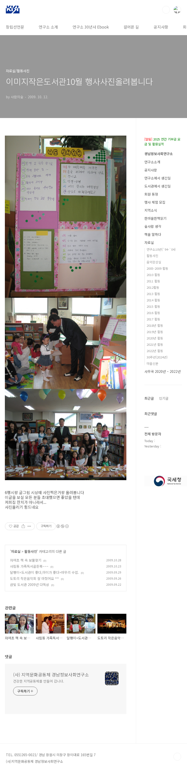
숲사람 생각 (152, 226)
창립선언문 (15, 27)
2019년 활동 (155, 331)
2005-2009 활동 (157, 268)
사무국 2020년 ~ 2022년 (162, 371)
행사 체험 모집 (154, 202)
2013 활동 (153, 293)
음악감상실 (154, 262)
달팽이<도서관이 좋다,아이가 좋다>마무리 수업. (44, 572)
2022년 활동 (155, 350)
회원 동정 (151, 194)
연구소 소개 (48, 27)
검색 (166, 9)
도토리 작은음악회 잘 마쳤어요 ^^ (34, 578)
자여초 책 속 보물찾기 (25, 560)
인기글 (163, 398)
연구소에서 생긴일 (157, 178)
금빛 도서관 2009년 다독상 (29, 584)
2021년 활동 (155, 344)
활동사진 (30, 551)
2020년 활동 (155, 338)
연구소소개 (152, 161)
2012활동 (153, 287)
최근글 (149, 398)
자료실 (15, 551)
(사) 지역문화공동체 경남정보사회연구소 (51, 674)
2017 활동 (153, 319)
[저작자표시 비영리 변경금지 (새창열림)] (62, 526)
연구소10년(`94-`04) (161, 249)
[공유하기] (23, 526)
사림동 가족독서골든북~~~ (29, 566)
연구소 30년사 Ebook (91, 27)
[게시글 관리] (29, 526)
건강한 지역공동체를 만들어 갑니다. (38, 681)
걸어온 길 (131, 27)
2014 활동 (153, 300)
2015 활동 (153, 306)
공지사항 (161, 27)
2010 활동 (153, 274)
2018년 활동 (155, 325)
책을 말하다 (152, 234)
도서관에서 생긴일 (157, 186)
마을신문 (152, 363)
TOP (177, 757)
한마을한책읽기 (155, 218)
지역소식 (150, 210)
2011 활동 (153, 281)
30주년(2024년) (157, 357)
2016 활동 (153, 312)
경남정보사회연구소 (158, 153)
